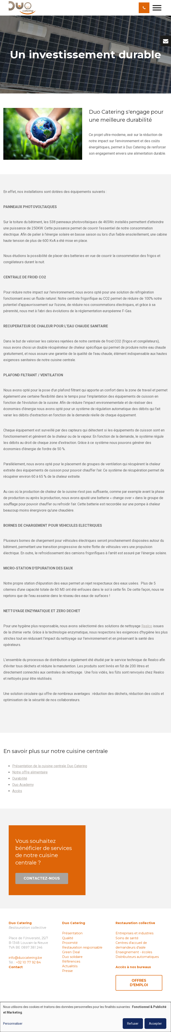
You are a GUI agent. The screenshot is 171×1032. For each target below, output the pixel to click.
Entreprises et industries (134, 933)
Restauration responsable (82, 947)
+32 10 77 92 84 (28, 962)
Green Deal (71, 952)
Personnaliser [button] (12, 1023)
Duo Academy (23, 785)
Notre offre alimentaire (30, 772)
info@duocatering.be (25, 958)
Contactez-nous (42, 878)
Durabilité (19, 778)
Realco (146, 626)
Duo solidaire (72, 957)
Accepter (155, 1023)
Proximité (70, 943)
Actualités (69, 966)
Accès (17, 791)
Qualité (67, 938)
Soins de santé (127, 938)
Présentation (72, 933)
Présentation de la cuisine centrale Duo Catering (49, 766)
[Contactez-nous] (165, 41)
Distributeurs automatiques (137, 957)
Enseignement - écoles (134, 952)
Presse (67, 971)
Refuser (132, 1023)
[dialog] (85, 1017)
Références (71, 961)
